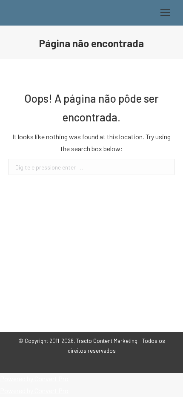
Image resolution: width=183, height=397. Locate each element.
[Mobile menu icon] (165, 12)
